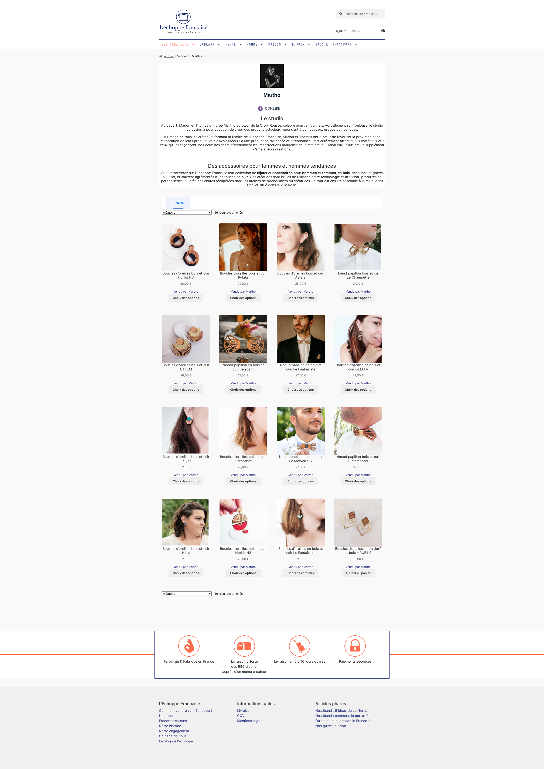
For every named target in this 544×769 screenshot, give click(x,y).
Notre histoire (170, 726)
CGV (241, 715)
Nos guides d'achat (330, 726)
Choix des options (186, 298)
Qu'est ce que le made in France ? (342, 721)
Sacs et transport (333, 44)
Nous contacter (171, 715)
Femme (230, 44)
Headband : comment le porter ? (341, 715)
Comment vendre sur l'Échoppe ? (185, 710)
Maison (274, 44)
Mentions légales (250, 721)
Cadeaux (207, 44)
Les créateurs (175, 44)
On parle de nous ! (173, 736)
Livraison (244, 710)
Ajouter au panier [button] (358, 573)
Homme (252, 44)
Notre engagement (174, 731)
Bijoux (298, 44)
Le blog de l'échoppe (176, 741)
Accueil (169, 56)
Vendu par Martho (185, 291)
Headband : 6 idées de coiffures (341, 710)
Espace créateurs (173, 721)
